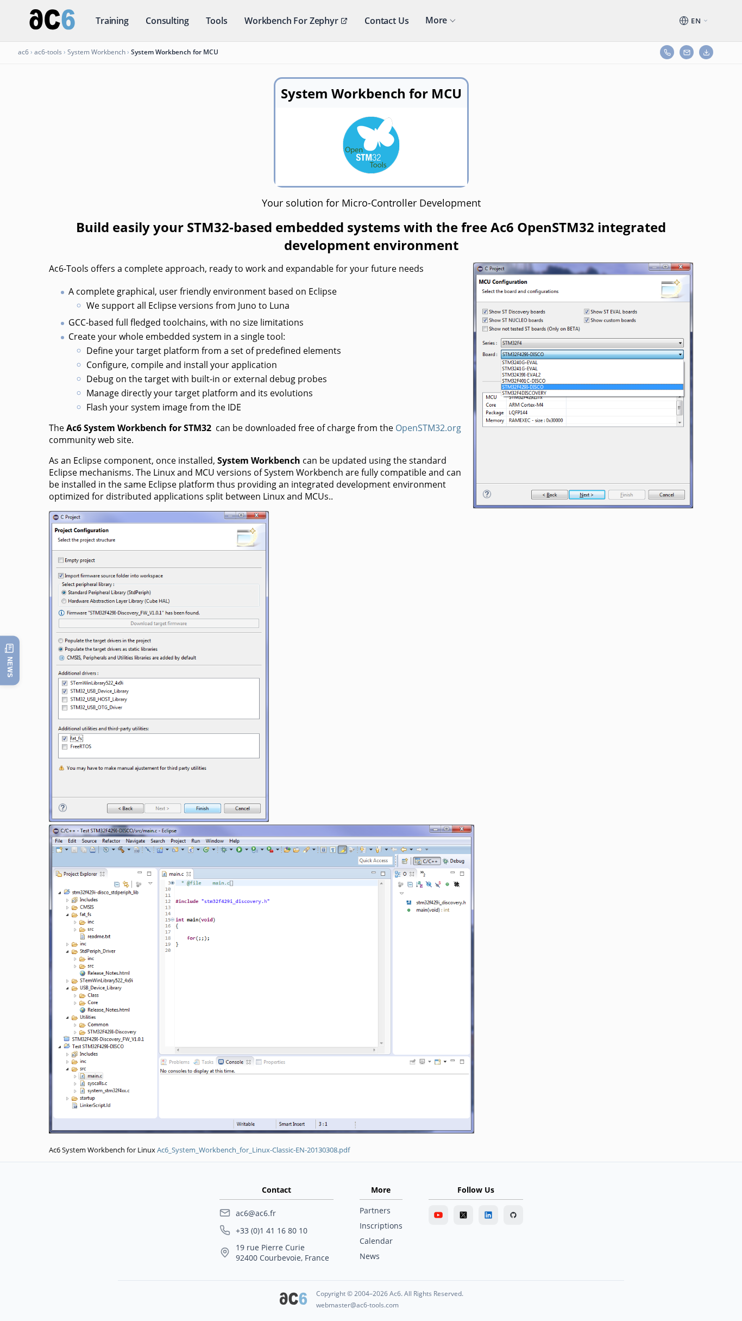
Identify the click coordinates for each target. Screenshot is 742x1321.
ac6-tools (48, 52)
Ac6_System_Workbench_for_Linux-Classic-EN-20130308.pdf (253, 1150)
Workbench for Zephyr (291, 21)
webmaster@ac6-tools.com (357, 1305)
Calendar (376, 1241)
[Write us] (687, 52)
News (370, 1256)
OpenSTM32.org (428, 428)
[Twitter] (463, 1215)
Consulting (167, 21)
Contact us (386, 21)
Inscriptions (381, 1225)
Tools (217, 21)
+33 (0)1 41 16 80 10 (271, 1230)
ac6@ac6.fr (256, 1213)
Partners (375, 1210)
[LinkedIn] (488, 1215)
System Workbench (96, 52)
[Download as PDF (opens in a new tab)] (706, 52)
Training (112, 21)
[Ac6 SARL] (293, 1299)
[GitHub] (513, 1215)
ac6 (23, 52)
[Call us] (667, 52)
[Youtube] (438, 1215)
